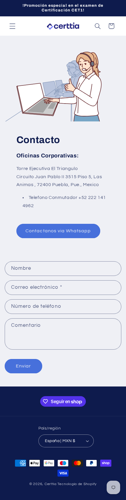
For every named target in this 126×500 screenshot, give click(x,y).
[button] (12, 26)
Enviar (23, 366)
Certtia (51, 484)
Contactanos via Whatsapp (58, 230)
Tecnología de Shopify (77, 484)
